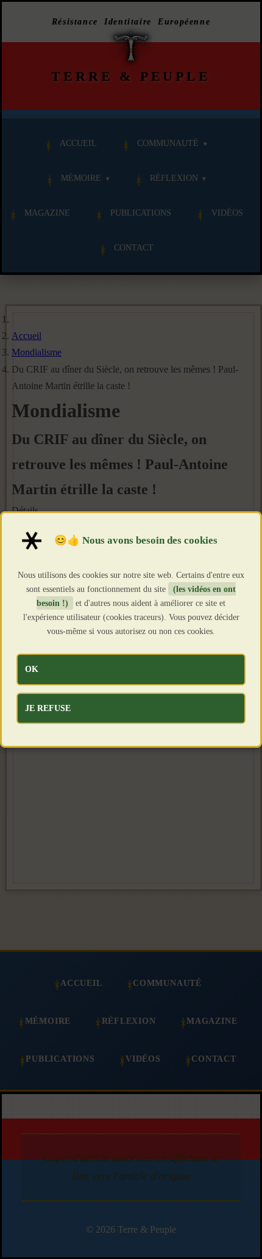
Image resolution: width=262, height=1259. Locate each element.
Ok (31, 669)
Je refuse (48, 708)
